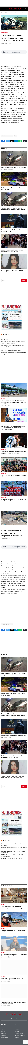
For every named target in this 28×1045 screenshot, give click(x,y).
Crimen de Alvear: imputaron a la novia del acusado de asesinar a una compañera (13, 271)
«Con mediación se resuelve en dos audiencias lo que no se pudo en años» (14, 955)
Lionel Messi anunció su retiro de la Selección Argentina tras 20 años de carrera (13, 452)
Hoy (12, 135)
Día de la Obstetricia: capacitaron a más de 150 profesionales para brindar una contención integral (13, 427)
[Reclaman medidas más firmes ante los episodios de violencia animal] (14, 241)
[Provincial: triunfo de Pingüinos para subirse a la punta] (14, 464)
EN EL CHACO (6, 334)
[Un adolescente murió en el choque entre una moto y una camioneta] (14, 158)
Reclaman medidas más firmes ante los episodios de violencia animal (12, 250)
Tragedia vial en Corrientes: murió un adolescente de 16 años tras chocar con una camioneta (13, 209)
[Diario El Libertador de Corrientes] (14, 9)
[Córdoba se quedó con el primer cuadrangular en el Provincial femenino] (14, 488)
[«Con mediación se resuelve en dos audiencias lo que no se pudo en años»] (14, 943)
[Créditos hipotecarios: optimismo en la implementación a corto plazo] (14, 967)
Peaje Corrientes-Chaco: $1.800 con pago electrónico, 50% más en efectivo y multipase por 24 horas (13, 402)
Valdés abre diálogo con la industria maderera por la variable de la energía (12, 907)
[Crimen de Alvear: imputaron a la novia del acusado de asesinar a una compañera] (14, 261)
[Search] (26, 8)
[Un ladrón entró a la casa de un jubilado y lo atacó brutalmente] (14, 179)
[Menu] (2, 8)
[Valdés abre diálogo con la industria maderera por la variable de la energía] (14, 895)
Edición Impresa (4, 32)
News (15, 135)
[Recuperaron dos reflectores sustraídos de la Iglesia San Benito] (14, 221)
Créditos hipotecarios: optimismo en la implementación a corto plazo (12, 979)
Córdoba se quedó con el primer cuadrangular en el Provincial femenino (14, 500)
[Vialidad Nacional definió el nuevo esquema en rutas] (14, 919)
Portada (2, 12)
